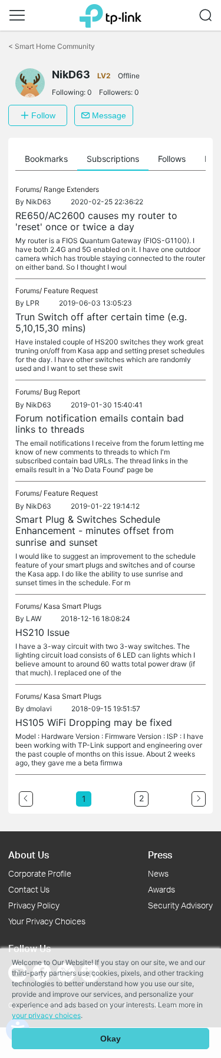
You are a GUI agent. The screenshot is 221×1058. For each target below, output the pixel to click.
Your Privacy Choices (46, 921)
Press (160, 854)
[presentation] (30, 83)
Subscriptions (113, 159)
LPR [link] (32, 303)
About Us (28, 854)
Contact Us (29, 889)
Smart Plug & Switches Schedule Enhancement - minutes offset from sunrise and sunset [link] (94, 530)
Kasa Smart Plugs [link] (72, 606)
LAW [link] (33, 618)
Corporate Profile (39, 873)
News (158, 873)
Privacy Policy (34, 905)
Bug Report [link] (62, 391)
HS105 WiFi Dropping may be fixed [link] (93, 722)
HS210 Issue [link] (42, 632)
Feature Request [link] (71, 290)
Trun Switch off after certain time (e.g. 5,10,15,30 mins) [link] (101, 322)
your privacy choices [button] (46, 1015)
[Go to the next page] (199, 799)
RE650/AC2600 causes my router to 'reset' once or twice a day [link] (96, 221)
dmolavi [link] (39, 708)
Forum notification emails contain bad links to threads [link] (99, 423)
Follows (172, 159)
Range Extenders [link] (71, 189)
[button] (17, 15)
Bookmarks (46, 159)
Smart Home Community (51, 46)
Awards (161, 889)
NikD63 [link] (38, 201)
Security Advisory (180, 905)
